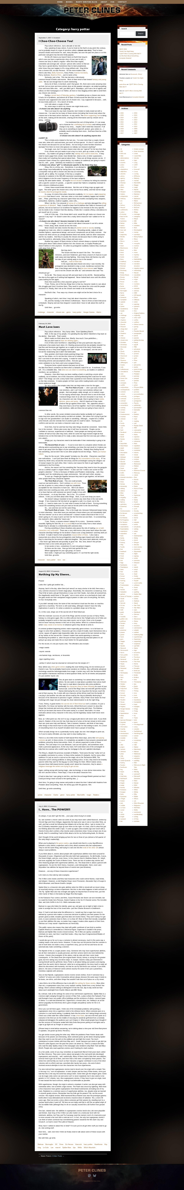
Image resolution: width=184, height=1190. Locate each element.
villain (136, 738)
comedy (122, 376)
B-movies (123, 214)
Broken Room (124, 275)
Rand (135, 416)
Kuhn (122, 794)
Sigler (136, 553)
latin (121, 803)
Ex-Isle (122, 515)
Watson (136, 751)
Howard (122, 704)
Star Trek (137, 605)
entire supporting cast (92, 115)
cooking (122, 407)
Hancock (78, 1144)
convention (123, 403)
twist (135, 720)
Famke (122, 540)
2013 (135, 119)
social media (138, 583)
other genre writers (58, 667)
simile (136, 558)
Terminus (137, 657)
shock (136, 540)
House (122, 702)
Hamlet (122, 646)
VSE (135, 745)
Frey (121, 587)
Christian (123, 342)
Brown (122, 281)
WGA (135, 785)
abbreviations (124, 158)
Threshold (137, 673)
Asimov (122, 205)
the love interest (87, 268)
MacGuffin (81, 795)
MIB (135, 221)
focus (122, 574)
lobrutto (136, 158)
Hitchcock (123, 682)
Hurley (122, 711)
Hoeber (122, 684)
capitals (122, 302)
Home (60, 1)
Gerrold (122, 603)
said (135, 493)
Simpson (137, 562)
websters (137, 758)
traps (135, 704)
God (121, 614)
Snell (135, 574)
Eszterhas (123, 506)
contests (123, 392)
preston (136, 380)
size (135, 565)
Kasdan (122, 765)
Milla (135, 223)
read (135, 419)
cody (121, 367)
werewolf (137, 774)
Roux (135, 482)
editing (122, 488)
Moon (136, 239)
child (121, 335)
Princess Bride (138, 387)
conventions (124, 405)
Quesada (137, 410)
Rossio (136, 479)
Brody (122, 272)
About (104, 1)
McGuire (136, 207)
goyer (122, 628)
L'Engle (122, 798)
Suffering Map (138, 634)
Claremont (123, 356)
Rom (135, 477)
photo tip (137, 351)
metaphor (137, 216)
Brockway (123, 270)
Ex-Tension (123, 522)
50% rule (123, 153)
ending (122, 500)
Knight (122, 783)
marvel (57, 1147)
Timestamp (137, 682)
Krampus (123, 789)
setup (136, 531)
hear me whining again (69, 341)
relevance (137, 441)
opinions (136, 306)
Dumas (122, 484)
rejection (137, 437)
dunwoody (123, 486)
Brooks (122, 279)
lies (121, 821)
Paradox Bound (139, 331)
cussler (122, 425)
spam (136, 589)
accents (122, 162)
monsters (137, 234)
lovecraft (137, 169)
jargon (122, 747)
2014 (135, 117)
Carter (122, 306)
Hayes (122, 664)
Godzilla (122, 616)
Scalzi (136, 502)
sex (64, 560)
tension (136, 655)
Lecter (122, 810)
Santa (136, 500)
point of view (138, 369)
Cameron (123, 297)
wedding (136, 760)
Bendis (122, 236)
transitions (137, 700)
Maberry (136, 178)
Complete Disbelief (125, 58)
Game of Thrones (126, 596)
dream (122, 479)
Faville (122, 547)
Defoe (122, 450)
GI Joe (122, 605)
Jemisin (122, 749)
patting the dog (139, 340)
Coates (122, 365)
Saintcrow (137, 495)
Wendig (136, 771)
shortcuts (137, 549)
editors (122, 491)
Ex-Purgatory (124, 520)
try (135, 715)
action (40, 795)
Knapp (122, 780)
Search (124, 28)
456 (121, 151)
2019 (122, 128)
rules (135, 491)
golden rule (123, 619)
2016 (135, 113)
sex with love (75, 483)
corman (122, 410)
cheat (122, 331)
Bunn (122, 284)
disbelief (123, 464)
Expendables (124, 529)
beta (121, 239)
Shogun (136, 542)
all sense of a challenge (75, 203)
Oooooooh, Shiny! (136, 74)
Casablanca (124, 308)
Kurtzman (123, 796)
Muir (135, 250)
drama (122, 475)
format (122, 576)
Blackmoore (124, 248)
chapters (123, 320)
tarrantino (137, 652)
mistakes (137, 225)
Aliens (122, 187)
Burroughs (49, 1144)
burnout (122, 288)
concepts (123, 383)
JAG (121, 745)
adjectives (123, 171)
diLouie (122, 461)
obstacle (136, 288)
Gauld (122, 598)
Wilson (136, 798)
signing (136, 556)
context (122, 394)
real (135, 423)
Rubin (136, 486)
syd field (136, 646)
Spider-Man (66, 1147)
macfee (136, 180)
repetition (137, 446)
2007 (135, 133)
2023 (122, 119)
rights (136, 468)
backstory (123, 221)
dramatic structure (126, 477)
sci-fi (135, 508)
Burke (122, 286)
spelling (136, 592)
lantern (122, 801)
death (122, 448)
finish (122, 558)
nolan (136, 281)
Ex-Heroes (69, 1144)
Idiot (121, 718)
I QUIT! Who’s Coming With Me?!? (130, 53)
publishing (137, 405)
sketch (136, 567)
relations (137, 439)
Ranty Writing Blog (86, 1)
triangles (137, 706)
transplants (137, 702)
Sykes (136, 648)
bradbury (123, 261)
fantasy (122, 542)
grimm (122, 634)
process (136, 392)
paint (135, 329)
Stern (136, 616)
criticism (123, 419)
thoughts (137, 668)
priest (136, 385)
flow (121, 571)
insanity (122, 729)
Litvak (136, 153)
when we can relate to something (74, 370)
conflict (122, 385)
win (135, 801)
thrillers (136, 677)
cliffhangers (124, 362)
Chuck (122, 351)
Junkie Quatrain (125, 760)
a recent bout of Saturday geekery (62, 95)
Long (135, 162)
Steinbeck (137, 612)
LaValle (122, 805)
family (122, 538)
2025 (122, 115)
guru (121, 639)
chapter (122, 317)
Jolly (121, 756)
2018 (122, 131)
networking (137, 270)
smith (136, 571)
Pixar (135, 360)
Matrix (99, 312)
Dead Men (123, 443)
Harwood (123, 659)
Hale (121, 643)
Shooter (136, 544)
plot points (137, 365)
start (135, 610)
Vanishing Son (138, 733)
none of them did (75, 261)
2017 (122, 133)
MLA (135, 227)
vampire (136, 729)
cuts (121, 428)
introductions (124, 733)
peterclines (122, 84)
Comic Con (123, 378)
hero (121, 675)
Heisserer (123, 668)
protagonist (137, 401)
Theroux (136, 666)
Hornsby (123, 695)
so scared (67, 524)
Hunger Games (89, 312)
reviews (136, 459)
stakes (136, 598)
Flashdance (124, 567)
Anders (122, 194)
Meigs (136, 212)
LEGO (122, 814)
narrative (137, 261)
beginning (123, 234)
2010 (135, 126)
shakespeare (138, 535)
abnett (122, 160)
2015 (135, 115)
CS (121, 421)
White (136, 789)
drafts (122, 473)
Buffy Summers (57, 73)
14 (121, 149)
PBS (135, 347)
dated (122, 434)
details (122, 454)
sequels (136, 522)
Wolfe (136, 810)
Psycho (136, 403)
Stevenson (137, 619)
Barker (122, 223)
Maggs (136, 185)
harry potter (77, 312)
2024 (122, 117)
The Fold (137, 661)
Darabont (123, 432)
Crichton (123, 416)
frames (122, 578)
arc (121, 201)
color (122, 374)
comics (122, 380)
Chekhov (123, 333)
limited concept (139, 149)
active (122, 167)
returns (136, 452)
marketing (137, 192)
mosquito (137, 243)
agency (122, 178)
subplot (136, 630)
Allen (122, 189)
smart (136, 569)
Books (69, 1)
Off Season (137, 295)
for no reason (89, 194)
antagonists (124, 196)
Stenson (136, 614)
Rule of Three (138, 488)
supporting (137, 641)
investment (123, 736)
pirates (136, 356)
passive (136, 338)
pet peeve (137, 349)
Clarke (55, 795)
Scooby (136, 511)
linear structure (139, 151)
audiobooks (124, 209)
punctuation (137, 407)
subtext (136, 632)
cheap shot (123, 329)
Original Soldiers (139, 313)
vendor (136, 736)
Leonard (123, 819)
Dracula (122, 470)
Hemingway (124, 673)
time (135, 679)
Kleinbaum (123, 778)
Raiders (96, 795)
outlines (136, 322)
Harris (122, 652)
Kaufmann (123, 767)
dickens (122, 459)
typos (136, 722)
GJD (121, 610)
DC (56, 1144)
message (137, 214)
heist (121, 670)
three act (137, 670)
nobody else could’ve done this (86, 154)
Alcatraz (122, 183)
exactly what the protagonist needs (53, 192)
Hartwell (122, 657)
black (122, 246)
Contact (122, 1)
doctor (122, 466)
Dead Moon (124, 446)
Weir (135, 762)
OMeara (136, 299)
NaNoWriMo (138, 259)
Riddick (136, 466)
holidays (123, 686)
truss (135, 713)
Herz (121, 677)
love (59, 560)
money (136, 232)
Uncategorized (138, 724)
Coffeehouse (124, 369)
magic (89, 795)
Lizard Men (137, 156)
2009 (135, 128)
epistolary (123, 504)
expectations (124, 526)
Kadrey (122, 762)
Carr (121, 304)
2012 (135, 122)
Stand (136, 603)
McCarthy (137, 205)
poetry (136, 367)
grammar (123, 630)
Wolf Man (137, 807)
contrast (122, 401)
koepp (122, 785)
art (121, 203)
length (122, 816)
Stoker (136, 621)
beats (122, 232)
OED (135, 293)
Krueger (122, 792)
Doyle (122, 468)
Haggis (122, 641)
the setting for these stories (85, 983)
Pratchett (137, 371)
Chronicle (123, 347)
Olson (136, 297)
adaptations (124, 169)
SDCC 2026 (123, 49)
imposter (123, 722)
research (137, 448)
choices (122, 338)
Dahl (121, 430)
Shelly (136, 538)
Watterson (137, 753)
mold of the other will (91, 848)
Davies (122, 439)
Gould (122, 625)
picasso (136, 353)
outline (136, 320)
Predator (137, 374)
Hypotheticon (124, 713)
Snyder (136, 580)
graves (122, 632)
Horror (122, 697)
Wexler (136, 783)
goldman (123, 621)
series (136, 524)
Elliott (122, 495)
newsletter (137, 275)
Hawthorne (98, 1144)
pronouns (137, 398)
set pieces (137, 526)
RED (135, 428)
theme (136, 664)
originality (137, 315)
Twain (136, 718)
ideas (122, 715)
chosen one (60, 312)
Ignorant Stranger (126, 720)
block (122, 252)
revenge (136, 457)
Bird (121, 243)
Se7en (136, 517)
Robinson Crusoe (139, 470)
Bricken (122, 268)
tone (135, 693)
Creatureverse (124, 414)
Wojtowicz (137, 805)
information (123, 727)
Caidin (122, 295)
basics (122, 225)
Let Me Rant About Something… (129, 56)
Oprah (136, 308)
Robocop (137, 473)
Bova (122, 259)
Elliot (121, 493)
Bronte (122, 277)
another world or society (85, 228)
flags (121, 562)
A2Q (121, 156)
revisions (137, 461)
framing (122, 580)
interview (123, 731)
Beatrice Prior (56, 75)
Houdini (122, 700)
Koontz (122, 787)
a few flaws (80, 1016)
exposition (123, 533)
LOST (136, 165)
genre (69, 312)
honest (122, 693)
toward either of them (80, 535)
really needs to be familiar (53, 625)
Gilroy (122, 607)
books (122, 257)
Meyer (136, 218)
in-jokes (122, 724)
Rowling (136, 484)
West (135, 780)
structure (137, 625)
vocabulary (137, 740)
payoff (136, 344)
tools (135, 695)
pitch (135, 358)
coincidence (124, 371)
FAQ (112, 1)
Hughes (122, 706)
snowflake (137, 578)
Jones (122, 758)
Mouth (136, 248)
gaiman (122, 594)
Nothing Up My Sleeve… (55, 574)
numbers (137, 284)
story (135, 623)
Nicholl (136, 277)
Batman (40, 1144)
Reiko (136, 434)
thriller (136, 675)
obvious (136, 290)
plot (135, 362)
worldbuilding (138, 814)
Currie (122, 423)
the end (136, 659)
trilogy (136, 709)
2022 (122, 122)
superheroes (138, 637)
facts (121, 535)
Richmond (137, 464)
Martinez (137, 194)
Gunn (122, 637)
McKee (136, 209)
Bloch (122, 250)
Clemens (123, 360)
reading (136, 421)
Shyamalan (137, 551)
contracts (123, 398)
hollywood (123, 688)
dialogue (123, 457)
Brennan (123, 266)
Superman (137, 639)
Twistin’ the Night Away (126, 51)
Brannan (123, 263)
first (121, 560)
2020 (122, 126)
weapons (137, 756)
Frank (122, 583)
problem (136, 389)
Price (135, 383)
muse (136, 252)
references (137, 432)
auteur (122, 212)
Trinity (136, 711)
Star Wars (137, 607)
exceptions (123, 524)
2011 (135, 124)
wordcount (137, 812)
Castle (122, 311)
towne (136, 697)
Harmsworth (124, 650)
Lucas (136, 171)
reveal (136, 454)
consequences (125, 389)
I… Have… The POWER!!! (54, 809)
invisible (122, 738)
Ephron (122, 502)
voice (135, 742)
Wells (80, 1147)
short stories (138, 547)
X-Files (136, 819)
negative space (139, 268)
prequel (136, 378)
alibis (122, 185)
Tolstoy (136, 691)
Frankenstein (124, 585)
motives (136, 246)
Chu (121, 349)
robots (136, 475)
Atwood (122, 207)
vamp (136, 727)
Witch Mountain (89, 1147)
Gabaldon (123, 592)
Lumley (136, 174)
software (136, 585)
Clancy (122, 353)
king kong (123, 776)
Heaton (122, 666)
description (123, 452)
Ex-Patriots (123, 517)
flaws (122, 569)
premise (136, 376)
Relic (135, 443)
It (120, 742)
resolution (137, 450)
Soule (136, 587)
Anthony (123, 198)
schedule (137, 504)
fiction (122, 553)
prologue (137, 396)
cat (121, 313)
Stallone (136, 601)
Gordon (122, 623)
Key (105, 1144)
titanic (136, 686)
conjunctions (124, 387)
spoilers (136, 596)
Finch (122, 556)
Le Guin (46, 1147)
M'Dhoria (137, 176)
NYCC (136, 286)
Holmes (122, 691)
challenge (41, 312)
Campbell (123, 299)
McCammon (138, 203)
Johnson (123, 751)
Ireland (122, 740)
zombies (136, 821)
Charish (122, 324)
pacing (136, 326)
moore (136, 241)
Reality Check (138, 425)
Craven (122, 412)
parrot (136, 335)
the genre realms (62, 843)
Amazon (123, 192)
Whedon (136, 787)
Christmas (123, 344)
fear (121, 549)
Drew (61, 1144)
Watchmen (137, 749)
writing (136, 816)
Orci (135, 311)
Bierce (122, 241)
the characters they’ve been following (80, 686)
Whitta (136, 792)
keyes (122, 771)
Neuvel (136, 272)
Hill (121, 679)
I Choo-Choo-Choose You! (56, 40)
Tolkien (136, 688)
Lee (52, 1147)
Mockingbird (138, 230)
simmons (137, 560)
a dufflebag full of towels (83, 124)
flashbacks (123, 565)
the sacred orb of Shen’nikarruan (73, 704)
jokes (122, 753)
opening (136, 304)
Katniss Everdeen (80, 73)
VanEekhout (138, 731)
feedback (123, 551)
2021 (122, 124)
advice (122, 176)
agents (122, 180)
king (39, 1147)
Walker (136, 747)
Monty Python (138, 236)
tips (74, 1147)
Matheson (137, 198)
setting (136, 529)
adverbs (122, 174)
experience (123, 531)
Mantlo (136, 189)
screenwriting (138, 513)
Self (135, 520)
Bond (122, 255)
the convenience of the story (89, 458)
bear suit (123, 230)
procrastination (139, 394)
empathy (123, 497)
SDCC (136, 515)
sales (135, 497)
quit (135, 412)
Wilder (136, 796)
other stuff (137, 317)
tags (135, 650)
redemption (137, 430)
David (122, 437)
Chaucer (123, 326)
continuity (123, 396)
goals (122, 612)
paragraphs (137, 333)
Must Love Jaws (49, 326)
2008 (135, 131)
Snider (136, 576)
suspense (137, 643)
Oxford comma (138, 324)
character (50, 312)
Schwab (136, 506)
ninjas (136, 279)
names (136, 257)
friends (122, 589)
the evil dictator (76, 181)
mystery (136, 255)
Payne (136, 342)
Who (135, 794)
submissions (138, 628)
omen (136, 302)
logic (135, 160)
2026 (122, 113)
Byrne (122, 293)
